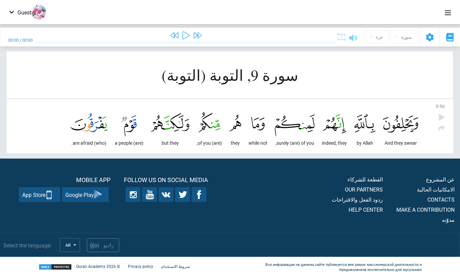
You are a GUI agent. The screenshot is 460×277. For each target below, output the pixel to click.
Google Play (79, 194)
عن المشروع (440, 179)
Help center (366, 209)
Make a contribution (425, 209)
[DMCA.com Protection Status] (55, 267)
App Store (33, 194)
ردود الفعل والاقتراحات (357, 199)
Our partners (364, 189)
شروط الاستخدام (175, 266)
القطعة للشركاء (365, 179)
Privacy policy (140, 266)
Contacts (441, 199)
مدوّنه (448, 219)
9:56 (440, 106)
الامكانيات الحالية (436, 189)
